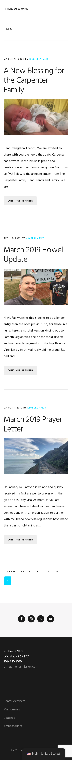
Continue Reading (20, 201)
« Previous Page (18, 571)
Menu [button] (63, 9)
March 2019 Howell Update (34, 255)
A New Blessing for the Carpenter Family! (34, 81)
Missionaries (12, 709)
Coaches (9, 718)
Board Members (14, 701)
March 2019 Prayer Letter (33, 424)
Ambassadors (13, 726)
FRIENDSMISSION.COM (18, 9)
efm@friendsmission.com (21, 666)
